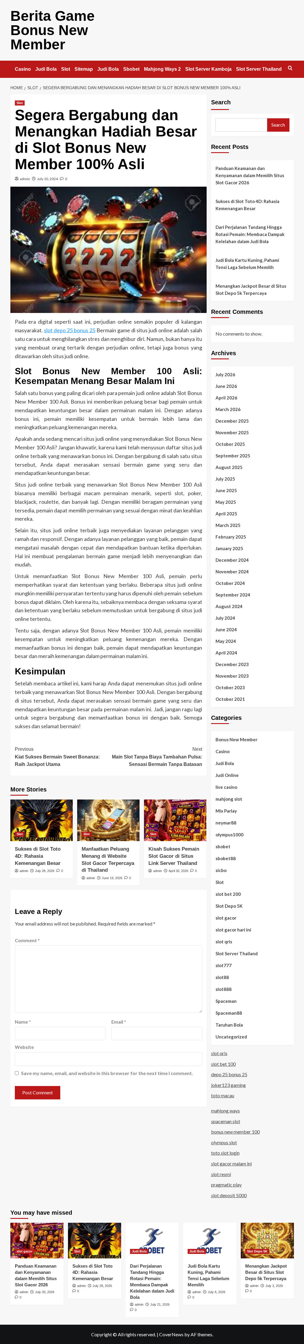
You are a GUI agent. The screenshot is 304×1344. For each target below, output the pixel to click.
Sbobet (131, 69)
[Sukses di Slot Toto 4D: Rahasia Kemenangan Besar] (41, 820)
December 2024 (232, 560)
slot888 (224, 989)
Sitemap (84, 69)
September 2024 (233, 594)
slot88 (222, 977)
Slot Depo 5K (229, 906)
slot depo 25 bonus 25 (69, 330)
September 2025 (233, 455)
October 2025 (230, 444)
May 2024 (226, 641)
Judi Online (227, 775)
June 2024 (226, 629)
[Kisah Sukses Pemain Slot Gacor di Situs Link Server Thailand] (175, 820)
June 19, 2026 (112, 878)
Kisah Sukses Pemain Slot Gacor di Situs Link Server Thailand (173, 856)
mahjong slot (229, 799)
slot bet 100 (223, 1064)
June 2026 (226, 386)
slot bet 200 (228, 894)
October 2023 (230, 687)
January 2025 (229, 548)
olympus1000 (229, 834)
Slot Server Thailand (259, 69)
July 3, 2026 (274, 1286)
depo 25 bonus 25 (229, 1074)
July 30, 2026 (44, 1292)
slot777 (224, 965)
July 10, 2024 (47, 179)
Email (118, 1021)
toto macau (222, 1095)
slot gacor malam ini (231, 1163)
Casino (23, 69)
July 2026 (225, 374)
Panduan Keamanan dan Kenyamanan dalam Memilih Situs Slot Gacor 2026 (250, 175)
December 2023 (232, 664)
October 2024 (230, 583)
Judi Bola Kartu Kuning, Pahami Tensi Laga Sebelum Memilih (247, 263)
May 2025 (226, 502)
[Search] (290, 68)
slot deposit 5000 (229, 1195)
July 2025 (225, 478)
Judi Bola (46, 69)
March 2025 (228, 525)
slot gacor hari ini (233, 929)
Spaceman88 (229, 1013)
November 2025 (232, 432)
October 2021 (230, 699)
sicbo (221, 870)
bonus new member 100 (235, 1131)
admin (25, 179)
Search (221, 102)
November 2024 (232, 571)
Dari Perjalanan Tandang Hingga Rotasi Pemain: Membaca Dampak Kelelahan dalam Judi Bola (250, 234)
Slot (65, 69)
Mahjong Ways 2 (162, 69)
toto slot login (225, 1153)
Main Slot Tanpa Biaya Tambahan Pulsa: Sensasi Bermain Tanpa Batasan (157, 757)
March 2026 (228, 409)
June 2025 (226, 490)
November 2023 (232, 676)
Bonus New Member (236, 739)
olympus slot (224, 1142)
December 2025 (232, 421)
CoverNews (171, 1334)
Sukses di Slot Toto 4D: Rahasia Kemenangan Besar (38, 856)
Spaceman (226, 1001)
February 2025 (231, 536)
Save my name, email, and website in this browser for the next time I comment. (107, 1073)
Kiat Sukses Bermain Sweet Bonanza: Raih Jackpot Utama (57, 757)
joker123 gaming (228, 1085)
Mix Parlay (226, 810)
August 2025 (229, 467)
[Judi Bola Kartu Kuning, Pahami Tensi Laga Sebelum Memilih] (209, 1240)
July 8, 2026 (216, 1292)
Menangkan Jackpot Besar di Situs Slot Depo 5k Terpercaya (251, 289)
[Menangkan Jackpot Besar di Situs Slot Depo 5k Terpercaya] (267, 1240)
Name (23, 1021)
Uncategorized (231, 1036)
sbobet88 (226, 858)
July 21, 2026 (160, 1304)
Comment (27, 940)
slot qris (224, 941)
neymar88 (226, 822)
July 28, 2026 (44, 871)
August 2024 (229, 606)
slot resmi (221, 1174)
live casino (226, 787)
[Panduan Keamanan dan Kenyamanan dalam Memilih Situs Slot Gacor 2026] (37, 1240)
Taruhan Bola (229, 1024)
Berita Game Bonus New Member (52, 30)
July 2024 (225, 618)
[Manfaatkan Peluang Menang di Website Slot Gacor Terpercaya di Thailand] (108, 820)
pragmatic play (226, 1184)
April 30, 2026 (178, 871)
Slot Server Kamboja (208, 69)
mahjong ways (225, 1110)
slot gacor (226, 917)
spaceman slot (225, 1121)
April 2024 (226, 652)
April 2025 (226, 513)
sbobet (223, 846)
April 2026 (226, 397)
